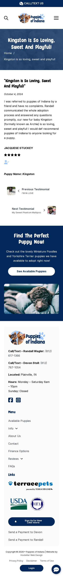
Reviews (13, 458)
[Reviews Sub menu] (21, 458)
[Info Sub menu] (16, 428)
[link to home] (27, 337)
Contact (13, 443)
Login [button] (32, 568)
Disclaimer (31, 561)
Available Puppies (19, 420)
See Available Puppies (31, 271)
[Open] (56, 18)
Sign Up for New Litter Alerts (33, 521)
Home (8, 53)
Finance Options (18, 451)
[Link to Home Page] (31, 18)
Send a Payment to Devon (25, 532)
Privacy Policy (16, 561)
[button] (31, 3)
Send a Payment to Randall (25, 539)
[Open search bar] (6, 18)
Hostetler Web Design (31, 555)
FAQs (11, 466)
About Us (14, 436)
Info (10, 428)
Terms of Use (47, 561)
